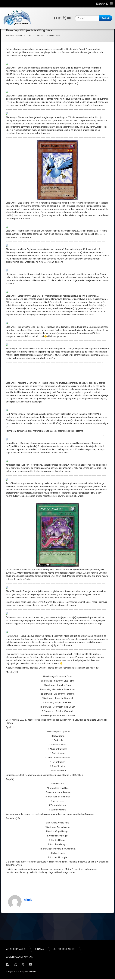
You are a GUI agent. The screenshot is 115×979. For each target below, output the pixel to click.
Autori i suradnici (64, 949)
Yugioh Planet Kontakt (20, 957)
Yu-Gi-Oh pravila (15, 949)
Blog (58, 35)
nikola (51, 35)
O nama (39, 949)
